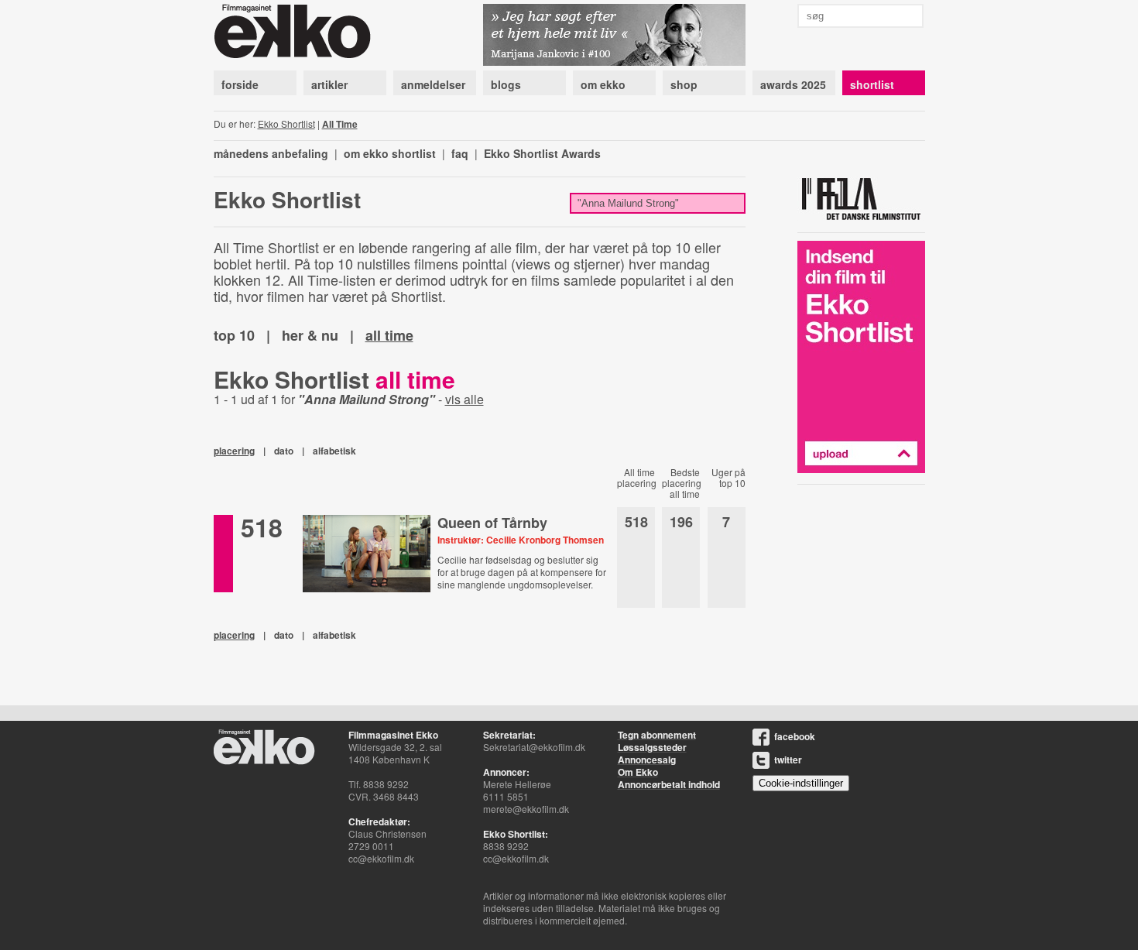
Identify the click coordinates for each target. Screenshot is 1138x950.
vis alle (464, 399)
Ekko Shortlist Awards (542, 153)
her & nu (310, 335)
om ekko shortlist (390, 153)
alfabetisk (334, 451)
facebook (794, 736)
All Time (340, 124)
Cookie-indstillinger (801, 783)
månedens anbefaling (271, 153)
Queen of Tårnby (492, 523)
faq (459, 153)
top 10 (234, 335)
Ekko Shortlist (286, 123)
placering (234, 451)
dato (283, 451)
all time (389, 335)
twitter (788, 760)
